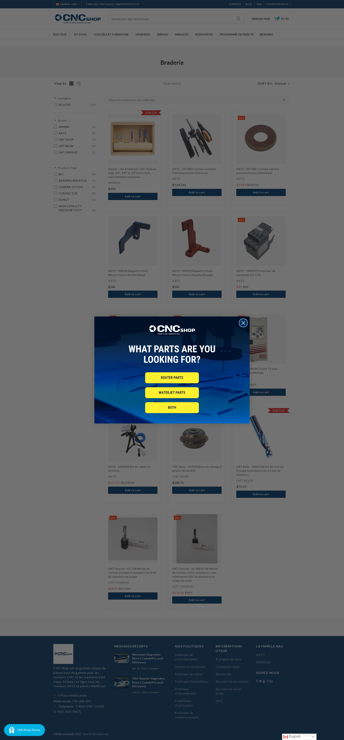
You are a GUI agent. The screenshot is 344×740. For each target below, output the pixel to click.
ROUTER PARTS (172, 377)
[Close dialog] (243, 323)
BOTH (172, 407)
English (294, 736)
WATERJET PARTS (172, 392)
